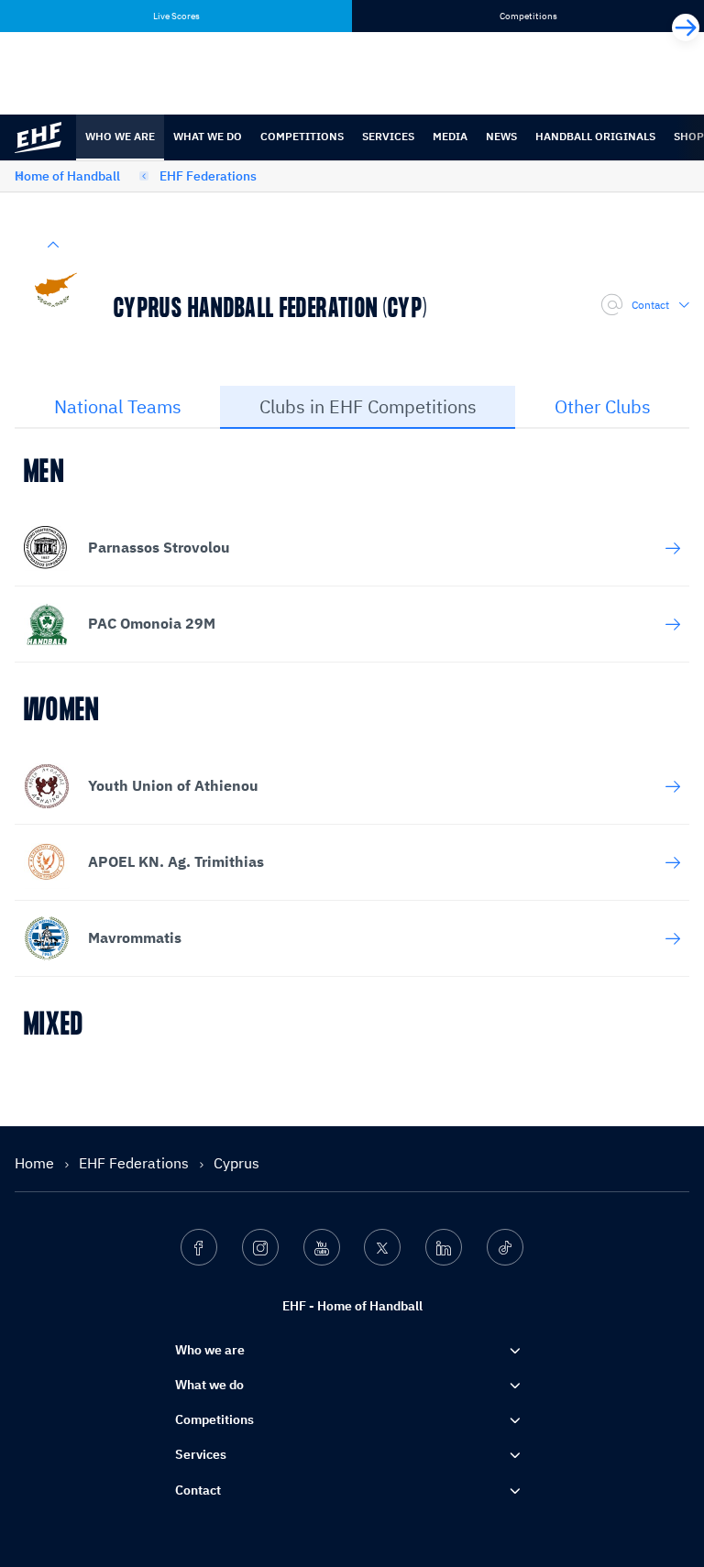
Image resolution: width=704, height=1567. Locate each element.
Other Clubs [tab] (603, 406)
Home (36, 1163)
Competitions (302, 136)
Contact (650, 305)
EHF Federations (208, 176)
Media (450, 136)
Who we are (120, 136)
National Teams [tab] (118, 406)
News (501, 136)
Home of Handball (67, 176)
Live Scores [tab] (176, 16)
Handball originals (595, 136)
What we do (207, 136)
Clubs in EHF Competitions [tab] (368, 406)
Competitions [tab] (528, 16)
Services (388, 136)
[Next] (685, 27)
